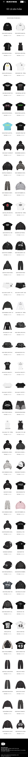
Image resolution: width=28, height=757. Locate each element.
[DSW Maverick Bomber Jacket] (20, 564)
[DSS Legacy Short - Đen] (20, 285)
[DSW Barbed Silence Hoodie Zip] (20, 146)
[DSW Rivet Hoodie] (7, 485)
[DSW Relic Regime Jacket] (7, 166)
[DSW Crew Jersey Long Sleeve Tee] (20, 245)
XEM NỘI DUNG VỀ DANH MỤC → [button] (14, 18)
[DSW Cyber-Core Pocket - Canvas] (7, 345)
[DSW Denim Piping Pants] (7, 684)
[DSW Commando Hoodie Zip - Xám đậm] (20, 166)
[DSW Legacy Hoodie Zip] (7, 146)
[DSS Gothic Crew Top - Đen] (7, 365)
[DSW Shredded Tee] (20, 485)
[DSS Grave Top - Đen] (7, 325)
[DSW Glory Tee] (7, 624)
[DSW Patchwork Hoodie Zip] (7, 525)
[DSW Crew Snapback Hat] (7, 564)
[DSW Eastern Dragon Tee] (7, 106)
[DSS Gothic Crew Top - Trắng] (20, 365)
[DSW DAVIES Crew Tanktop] (20, 46)
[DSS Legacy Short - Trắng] (7, 285)
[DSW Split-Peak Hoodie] (7, 265)
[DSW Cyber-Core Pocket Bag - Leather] (20, 325)
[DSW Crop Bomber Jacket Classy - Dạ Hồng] (20, 505)
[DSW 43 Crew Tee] (20, 624)
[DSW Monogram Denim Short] (20, 405)
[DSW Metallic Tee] (20, 525)
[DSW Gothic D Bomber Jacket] (7, 245)
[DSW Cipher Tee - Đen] (7, 225)
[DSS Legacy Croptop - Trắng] (7, 385)
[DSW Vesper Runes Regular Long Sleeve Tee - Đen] (7, 26)
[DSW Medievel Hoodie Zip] (7, 445)
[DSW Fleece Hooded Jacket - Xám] (20, 445)
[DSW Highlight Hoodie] (20, 724)
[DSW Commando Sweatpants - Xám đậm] (7, 185)
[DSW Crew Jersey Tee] (7, 584)
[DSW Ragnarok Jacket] (7, 724)
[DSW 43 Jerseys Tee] (20, 644)
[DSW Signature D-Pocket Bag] (20, 345)
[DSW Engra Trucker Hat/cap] (20, 465)
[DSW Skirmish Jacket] (7, 704)
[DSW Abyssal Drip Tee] (20, 86)
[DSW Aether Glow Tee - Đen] (20, 106)
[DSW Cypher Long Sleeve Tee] (7, 405)
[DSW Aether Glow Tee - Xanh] (7, 126)
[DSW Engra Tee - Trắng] (20, 66)
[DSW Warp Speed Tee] (20, 126)
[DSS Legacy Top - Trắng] (7, 425)
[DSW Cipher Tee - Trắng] (20, 205)
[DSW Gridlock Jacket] (20, 584)
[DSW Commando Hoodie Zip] (7, 465)
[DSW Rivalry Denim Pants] (20, 704)
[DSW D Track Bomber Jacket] (7, 644)
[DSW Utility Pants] (20, 664)
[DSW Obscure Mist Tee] (7, 86)
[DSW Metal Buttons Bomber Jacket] (20, 225)
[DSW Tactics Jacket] (20, 684)
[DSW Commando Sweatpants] (7, 505)
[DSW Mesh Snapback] (7, 544)
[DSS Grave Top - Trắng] (20, 305)
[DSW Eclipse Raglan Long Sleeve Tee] (7, 66)
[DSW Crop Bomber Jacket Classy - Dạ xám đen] (20, 185)
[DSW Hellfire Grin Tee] (7, 205)
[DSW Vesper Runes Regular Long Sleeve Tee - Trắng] (20, 26)
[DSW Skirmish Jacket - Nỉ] (7, 305)
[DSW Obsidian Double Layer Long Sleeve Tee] (7, 46)
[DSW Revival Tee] (20, 604)
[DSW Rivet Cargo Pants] (7, 664)
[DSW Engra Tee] (20, 544)
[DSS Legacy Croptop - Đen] (20, 385)
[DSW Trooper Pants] (20, 265)
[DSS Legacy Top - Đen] (20, 425)
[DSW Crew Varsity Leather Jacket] (7, 604)
